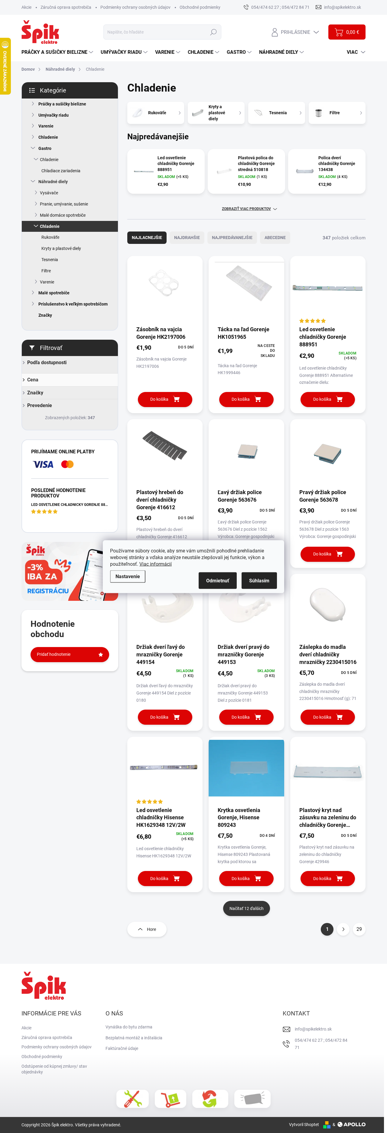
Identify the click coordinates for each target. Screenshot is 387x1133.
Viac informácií (155, 564)
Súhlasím (259, 580)
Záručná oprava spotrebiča (66, 7)
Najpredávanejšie (232, 237)
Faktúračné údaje (122, 1048)
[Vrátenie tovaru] (210, 1099)
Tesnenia (49, 259)
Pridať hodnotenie (53, 654)
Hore (151, 929)
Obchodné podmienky (200, 7)
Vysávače (49, 192)
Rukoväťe (50, 237)
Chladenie (48, 137)
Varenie (46, 126)
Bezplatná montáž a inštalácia (134, 1037)
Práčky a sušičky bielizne (62, 104)
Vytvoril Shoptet (304, 1124)
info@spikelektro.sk (313, 1029)
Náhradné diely (53, 181)
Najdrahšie (187, 237)
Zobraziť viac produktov (246, 209)
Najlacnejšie (147, 237)
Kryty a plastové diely (61, 248)
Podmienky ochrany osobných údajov (135, 7)
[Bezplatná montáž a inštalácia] (132, 1099)
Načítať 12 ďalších (246, 908)
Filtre (46, 270)
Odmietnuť (217, 580)
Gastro (44, 148)
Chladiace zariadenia (60, 170)
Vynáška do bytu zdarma (129, 1027)
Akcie (26, 7)
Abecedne (275, 237)
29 (359, 929)
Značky (45, 315)
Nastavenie (127, 576)
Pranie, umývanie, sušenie (64, 204)
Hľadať (213, 32)
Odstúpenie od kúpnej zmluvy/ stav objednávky (54, 1069)
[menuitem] (58, 52)
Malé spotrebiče (54, 292)
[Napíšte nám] (252, 1098)
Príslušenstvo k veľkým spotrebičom (73, 304)
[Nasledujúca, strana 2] (343, 929)
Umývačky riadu (53, 115)
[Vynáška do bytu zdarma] (170, 1099)
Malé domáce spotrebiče (63, 215)
